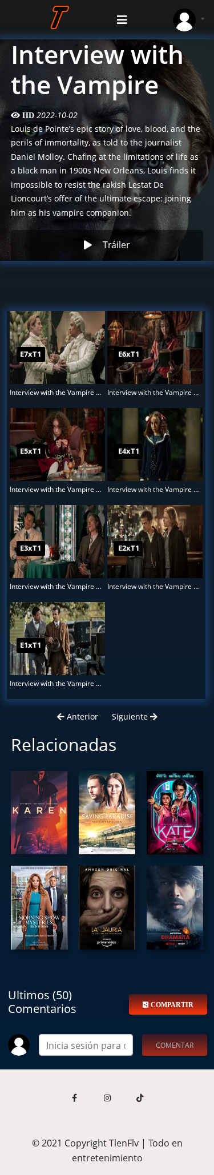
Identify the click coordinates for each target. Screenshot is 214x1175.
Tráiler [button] (116, 245)
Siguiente (131, 716)
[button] (74, 1098)
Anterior (81, 716)
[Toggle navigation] (122, 20)
